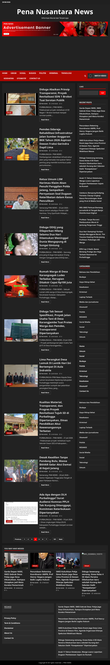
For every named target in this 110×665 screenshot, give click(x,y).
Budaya (32, 73)
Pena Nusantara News (55, 11)
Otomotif (21, 78)
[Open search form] (85, 76)
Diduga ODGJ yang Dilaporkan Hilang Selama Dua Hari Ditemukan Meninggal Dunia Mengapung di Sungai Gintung (21, 244)
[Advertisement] (55, 52)
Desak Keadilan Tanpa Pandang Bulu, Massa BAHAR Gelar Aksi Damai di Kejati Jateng (21, 471)
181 (54, 539)
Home (4, 73)
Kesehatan (9, 78)
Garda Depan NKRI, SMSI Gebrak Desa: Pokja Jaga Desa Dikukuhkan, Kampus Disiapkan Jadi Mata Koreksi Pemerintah (92, 113)
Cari (81, 86)
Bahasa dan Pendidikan (89, 272)
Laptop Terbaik (85, 297)
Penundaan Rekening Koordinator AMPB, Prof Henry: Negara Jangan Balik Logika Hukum (41, 575)
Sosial (23, 73)
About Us (8, 633)
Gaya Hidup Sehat (87, 282)
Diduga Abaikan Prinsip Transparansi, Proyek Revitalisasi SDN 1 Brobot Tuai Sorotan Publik (21, 104)
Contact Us (34, 78)
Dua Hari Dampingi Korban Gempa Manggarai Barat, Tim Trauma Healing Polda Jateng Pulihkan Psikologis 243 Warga (92, 237)
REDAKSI (83, 317)
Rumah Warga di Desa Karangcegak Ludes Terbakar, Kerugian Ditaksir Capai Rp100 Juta (21, 286)
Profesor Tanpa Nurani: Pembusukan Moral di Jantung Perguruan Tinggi (90, 222)
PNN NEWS (44, 104)
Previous (18, 539)
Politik (42, 73)
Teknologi (66, 73)
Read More (46, 120)
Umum (13, 73)
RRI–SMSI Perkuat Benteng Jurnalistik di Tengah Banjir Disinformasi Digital (91, 210)
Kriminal (53, 73)
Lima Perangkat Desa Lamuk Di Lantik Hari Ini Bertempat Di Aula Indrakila (21, 376)
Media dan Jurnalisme (88, 302)
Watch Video (100, 76)
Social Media (84, 322)
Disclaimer (8, 628)
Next (60, 539)
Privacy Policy (10, 618)
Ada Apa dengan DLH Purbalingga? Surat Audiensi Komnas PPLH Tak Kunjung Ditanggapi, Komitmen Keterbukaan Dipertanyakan (21, 513)
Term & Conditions (12, 623)
